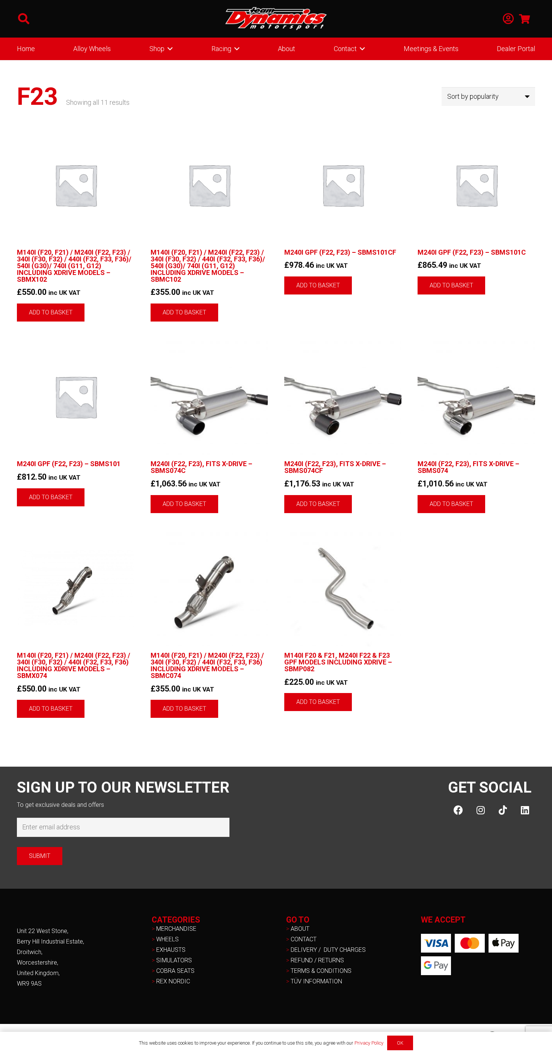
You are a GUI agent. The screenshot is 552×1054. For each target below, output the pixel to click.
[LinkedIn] (524, 810)
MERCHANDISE (176, 928)
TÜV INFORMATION (316, 981)
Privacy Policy (368, 1043)
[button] (23, 18)
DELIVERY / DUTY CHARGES (328, 949)
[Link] (508, 19)
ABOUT (300, 928)
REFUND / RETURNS (317, 960)
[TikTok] (502, 810)
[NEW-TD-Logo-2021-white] (276, 19)
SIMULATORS (174, 960)
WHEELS (167, 939)
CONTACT (304, 939)
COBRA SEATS (175, 970)
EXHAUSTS (171, 949)
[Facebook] (458, 810)
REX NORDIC (174, 981)
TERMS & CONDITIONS (321, 970)
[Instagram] (480, 810)
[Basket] (524, 19)
